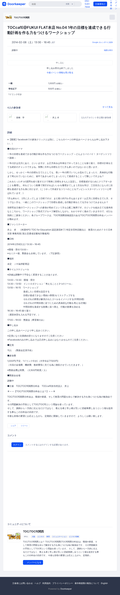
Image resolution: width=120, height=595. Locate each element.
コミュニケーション (59, 537)
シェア (13, 426)
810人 (26, 537)
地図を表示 (108, 50)
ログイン (17, 444)
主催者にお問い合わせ (22, 583)
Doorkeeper (66, 589)
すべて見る (107, 107)
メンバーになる (33, 562)
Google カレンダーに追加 (102, 42)
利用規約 (46, 583)
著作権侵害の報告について (87, 583)
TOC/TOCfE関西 (22, 17)
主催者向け (100, 4)
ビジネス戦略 (74, 537)
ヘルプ (38, 583)
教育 (48, 537)
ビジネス (41, 537)
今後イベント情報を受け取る (60, 72)
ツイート (24, 426)
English (104, 583)
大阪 (33, 537)
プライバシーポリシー (62, 583)
